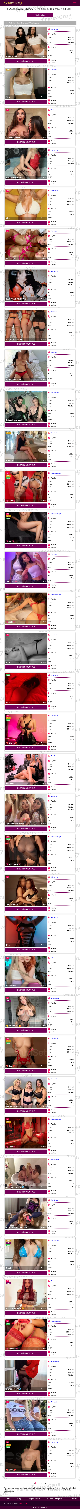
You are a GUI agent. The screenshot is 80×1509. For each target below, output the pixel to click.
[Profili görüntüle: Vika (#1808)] (26, 83)
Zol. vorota (54, 150)
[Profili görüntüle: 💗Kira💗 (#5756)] (26, 527)
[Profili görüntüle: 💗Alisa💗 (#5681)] (26, 1132)
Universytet (54, 1402)
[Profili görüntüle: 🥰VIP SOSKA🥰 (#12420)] (26, 1011)
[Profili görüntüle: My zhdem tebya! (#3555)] (26, 1092)
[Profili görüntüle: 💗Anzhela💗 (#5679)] (26, 1334)
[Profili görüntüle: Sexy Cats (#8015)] (26, 244)
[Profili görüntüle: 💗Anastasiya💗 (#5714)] (26, 850)
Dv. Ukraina (54, 433)
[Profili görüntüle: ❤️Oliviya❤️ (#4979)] (26, 729)
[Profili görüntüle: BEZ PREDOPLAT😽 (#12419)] (26, 1294)
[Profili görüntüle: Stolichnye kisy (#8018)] (26, 123)
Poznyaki (54, 312)
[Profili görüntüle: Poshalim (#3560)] (26, 769)
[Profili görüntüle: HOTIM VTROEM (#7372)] (26, 365)
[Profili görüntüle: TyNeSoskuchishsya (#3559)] (26, 809)
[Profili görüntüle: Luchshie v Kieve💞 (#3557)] (26, 1415)
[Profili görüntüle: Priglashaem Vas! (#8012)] (26, 406)
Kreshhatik (54, 635)
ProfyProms (22, 1503)
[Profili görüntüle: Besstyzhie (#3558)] (26, 971)
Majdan (53, 110)
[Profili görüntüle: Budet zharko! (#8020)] (26, 42)
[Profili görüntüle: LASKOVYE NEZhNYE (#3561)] (26, 285)
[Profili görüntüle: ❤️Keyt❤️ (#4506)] (26, 1052)
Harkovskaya (55, 998)
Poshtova (54, 231)
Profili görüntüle (26, 61)
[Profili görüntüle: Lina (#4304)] (26, 204)
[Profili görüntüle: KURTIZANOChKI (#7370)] (26, 163)
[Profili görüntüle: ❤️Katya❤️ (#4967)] (26, 1456)
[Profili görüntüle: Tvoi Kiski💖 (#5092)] (26, 567)
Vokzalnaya (54, 190)
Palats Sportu (55, 392)
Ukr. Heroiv (54, 29)
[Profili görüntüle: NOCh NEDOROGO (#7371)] (26, 325)
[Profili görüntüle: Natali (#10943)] (26, 1254)
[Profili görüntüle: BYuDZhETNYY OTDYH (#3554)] (26, 1213)
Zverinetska (54, 69)
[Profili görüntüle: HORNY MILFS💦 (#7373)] (26, 1375)
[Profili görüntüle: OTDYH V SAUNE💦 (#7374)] (26, 1173)
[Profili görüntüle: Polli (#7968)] (26, 688)
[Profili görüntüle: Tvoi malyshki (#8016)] (26, 890)
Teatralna (54, 796)
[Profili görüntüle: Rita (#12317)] (26, 648)
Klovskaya (54, 352)
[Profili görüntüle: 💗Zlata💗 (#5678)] (26, 608)
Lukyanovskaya (56, 473)
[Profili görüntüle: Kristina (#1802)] (26, 446)
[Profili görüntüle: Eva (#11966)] (26, 931)
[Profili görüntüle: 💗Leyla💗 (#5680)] (26, 486)
